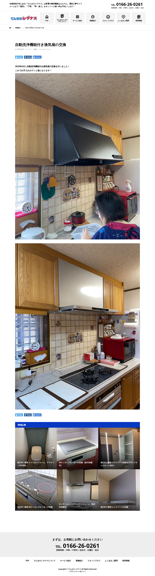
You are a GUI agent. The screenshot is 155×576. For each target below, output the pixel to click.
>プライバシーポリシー (77, 571)
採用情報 (139, 20)
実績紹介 (93, 20)
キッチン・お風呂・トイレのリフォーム (38, 49)
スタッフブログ (108, 20)
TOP (46, 20)
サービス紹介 (77, 20)
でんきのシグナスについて (62, 20)
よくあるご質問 (123, 20)
